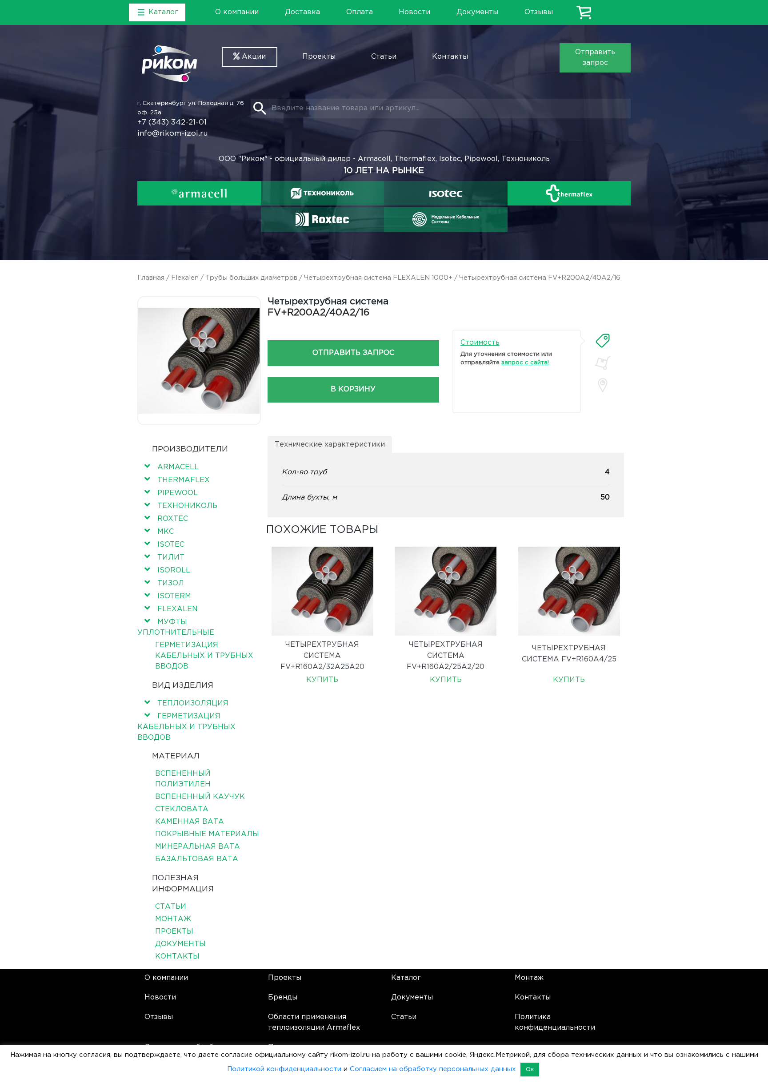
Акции (253, 56)
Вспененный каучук (200, 797)
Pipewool (177, 493)
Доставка (302, 12)
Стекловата (181, 809)
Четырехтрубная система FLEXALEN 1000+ (378, 278)
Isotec (170, 544)
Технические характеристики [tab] (330, 444)
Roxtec (172, 519)
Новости (414, 12)
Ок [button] (530, 1069)
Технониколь (187, 506)
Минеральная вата (197, 846)
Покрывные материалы (207, 834)
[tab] (603, 341)
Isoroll (173, 570)
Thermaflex (183, 480)
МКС (165, 531)
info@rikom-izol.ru (172, 133)
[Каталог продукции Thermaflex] (569, 193)
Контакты (450, 56)
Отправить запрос (595, 57)
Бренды (282, 997)
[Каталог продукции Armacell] (199, 193)
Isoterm (174, 596)
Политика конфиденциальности (555, 1022)
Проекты (319, 56)
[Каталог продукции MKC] (445, 219)
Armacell (178, 467)
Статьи (383, 56)
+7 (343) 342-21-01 (172, 122)
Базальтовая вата (196, 859)
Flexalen (185, 278)
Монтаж (173, 919)
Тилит (170, 557)
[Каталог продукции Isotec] (445, 193)
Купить (322, 680)
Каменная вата (189, 821)
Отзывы (538, 12)
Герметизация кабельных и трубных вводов (204, 656)
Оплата (359, 12)
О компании (237, 12)
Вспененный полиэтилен (183, 779)
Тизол (170, 583)
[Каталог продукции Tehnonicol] (322, 193)
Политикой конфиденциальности (284, 1069)
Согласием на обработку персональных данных (433, 1069)
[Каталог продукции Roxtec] (322, 219)
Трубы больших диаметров (251, 278)
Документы (477, 12)
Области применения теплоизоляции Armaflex (314, 1022)
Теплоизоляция (192, 703)
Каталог (406, 978)
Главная (150, 278)
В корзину (353, 389)
